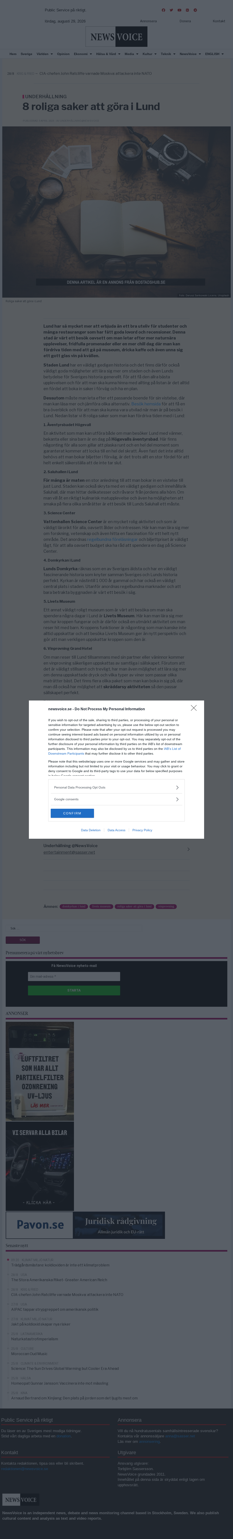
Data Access (116, 830)
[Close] (195, 709)
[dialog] (116, 769)
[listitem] (116, 787)
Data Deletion (91, 830)
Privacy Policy (142, 830)
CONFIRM (72, 813)
